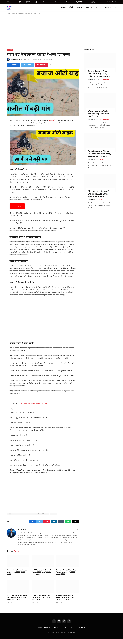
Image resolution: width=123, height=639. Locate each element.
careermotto (16, 59)
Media (62, 2)
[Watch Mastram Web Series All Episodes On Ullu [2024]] (100, 102)
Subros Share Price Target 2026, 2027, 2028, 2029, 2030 (17, 572)
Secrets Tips (17, 206)
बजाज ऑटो (27, 514)
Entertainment (104, 79)
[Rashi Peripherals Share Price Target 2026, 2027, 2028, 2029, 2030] (43, 561)
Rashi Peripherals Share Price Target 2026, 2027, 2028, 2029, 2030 (43, 572)
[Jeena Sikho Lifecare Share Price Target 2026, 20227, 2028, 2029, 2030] (18, 586)
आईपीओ (71, 7)
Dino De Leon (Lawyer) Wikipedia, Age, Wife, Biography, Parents (98, 194)
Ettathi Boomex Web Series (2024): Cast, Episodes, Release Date (99, 73)
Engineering (70, 2)
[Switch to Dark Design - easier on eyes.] (115, 7)
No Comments (39, 59)
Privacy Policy (35, 1)
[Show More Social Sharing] (50, 65)
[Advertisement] (61, 31)
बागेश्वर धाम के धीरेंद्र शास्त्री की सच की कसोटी (34, 403)
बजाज (20, 514)
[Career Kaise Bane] (9, 7)
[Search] (115, 2)
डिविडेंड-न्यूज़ (89, 7)
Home (13, 2)
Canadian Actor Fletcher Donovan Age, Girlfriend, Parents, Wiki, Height (99, 154)
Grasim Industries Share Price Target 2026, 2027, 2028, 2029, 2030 (65, 597)
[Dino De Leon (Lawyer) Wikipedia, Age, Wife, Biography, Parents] (100, 183)
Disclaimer (46, 2)
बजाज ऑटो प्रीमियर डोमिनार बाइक (40, 514)
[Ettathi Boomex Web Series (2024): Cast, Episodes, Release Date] (100, 62)
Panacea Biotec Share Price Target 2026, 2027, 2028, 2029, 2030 (66, 572)
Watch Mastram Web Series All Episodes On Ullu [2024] (98, 113)
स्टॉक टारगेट (108, 7)
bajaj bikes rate (12, 514)
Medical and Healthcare (79, 1)
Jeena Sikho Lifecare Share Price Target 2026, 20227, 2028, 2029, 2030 (17, 597)
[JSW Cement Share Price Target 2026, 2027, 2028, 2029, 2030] (43, 586)
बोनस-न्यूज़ (98, 7)
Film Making (93, 1)
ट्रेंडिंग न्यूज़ (79, 7)
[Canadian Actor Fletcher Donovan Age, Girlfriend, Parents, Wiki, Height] (100, 142)
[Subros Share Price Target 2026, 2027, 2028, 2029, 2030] (18, 561)
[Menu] (8, 1)
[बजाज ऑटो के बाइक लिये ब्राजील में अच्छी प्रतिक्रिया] (43, 92)
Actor (101, 159)
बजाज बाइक (53, 514)
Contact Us (27, 1)
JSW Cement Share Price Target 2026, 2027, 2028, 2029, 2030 (41, 597)
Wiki (100, 199)
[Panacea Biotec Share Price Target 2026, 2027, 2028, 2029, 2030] (67, 561)
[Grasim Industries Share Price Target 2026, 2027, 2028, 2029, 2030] (67, 586)
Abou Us (19, 1)
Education (55, 2)
